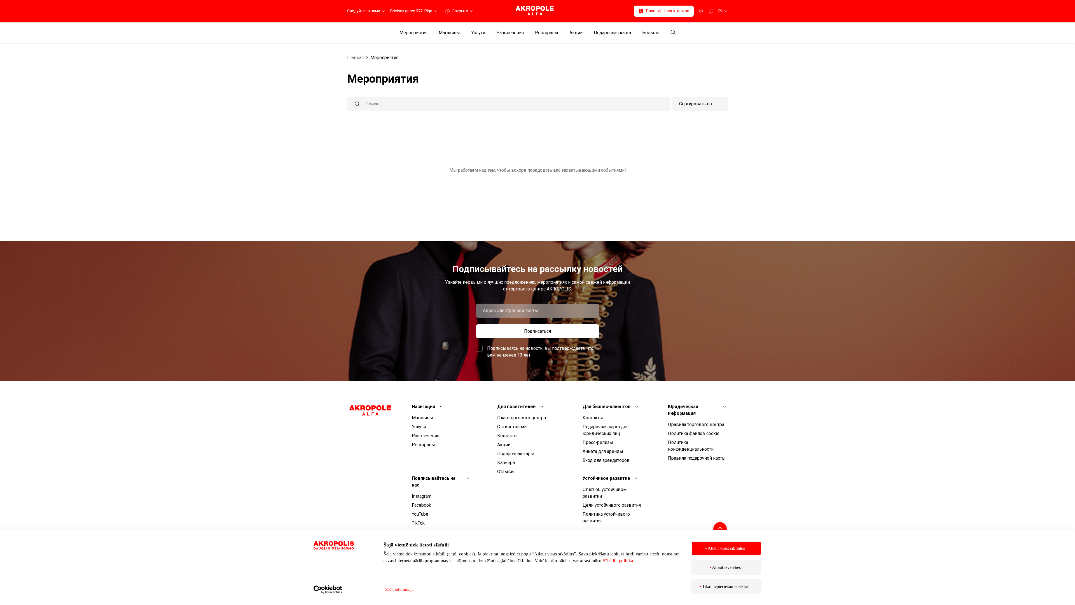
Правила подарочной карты (697, 458)
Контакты (507, 435)
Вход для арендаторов (606, 460)
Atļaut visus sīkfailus (726, 548)
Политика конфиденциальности (691, 446)
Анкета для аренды (603, 451)
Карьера (506, 462)
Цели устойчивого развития (612, 505)
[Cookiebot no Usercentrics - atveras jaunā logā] (343, 589)
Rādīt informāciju (399, 589)
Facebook (421, 505)
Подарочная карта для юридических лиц (605, 430)
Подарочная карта (612, 33)
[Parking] (701, 11)
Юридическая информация (683, 410)
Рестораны (546, 33)
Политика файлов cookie (693, 433)
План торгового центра (521, 417)
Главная (355, 57)
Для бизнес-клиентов (606, 406)
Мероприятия (413, 33)
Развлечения (510, 33)
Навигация (423, 406)
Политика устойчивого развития (606, 517)
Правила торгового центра (696, 424)
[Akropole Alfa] (537, 11)
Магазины (449, 33)
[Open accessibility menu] (711, 11)
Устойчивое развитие (606, 478)
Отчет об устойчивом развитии (605, 493)
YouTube (420, 514)
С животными (512, 426)
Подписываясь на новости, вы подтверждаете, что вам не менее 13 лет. (540, 352)
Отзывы (506, 471)
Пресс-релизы (598, 442)
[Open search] (673, 33)
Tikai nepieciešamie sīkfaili (726, 586)
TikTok (418, 523)
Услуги (478, 33)
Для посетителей (516, 406)
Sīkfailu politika (618, 560)
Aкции (576, 33)
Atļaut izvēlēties (726, 567)
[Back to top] (720, 529)
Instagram (421, 496)
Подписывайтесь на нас (433, 482)
